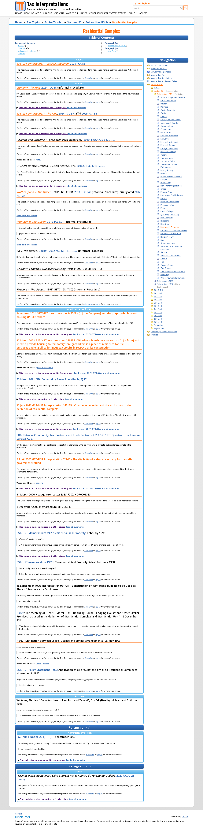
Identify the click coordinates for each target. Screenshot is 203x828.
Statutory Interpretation (161, 71)
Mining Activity (166, 170)
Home (18, 13)
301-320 (158, 319)
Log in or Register (141, 3)
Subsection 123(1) (97, 22)
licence (46, 663)
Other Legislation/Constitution (164, 331)
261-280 (158, 312)
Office (163, 188)
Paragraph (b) (111, 48)
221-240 (158, 306)
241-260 (158, 309)
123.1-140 (158, 290)
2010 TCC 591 (55, 221)
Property (164, 208)
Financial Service (167, 145)
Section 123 (74, 22)
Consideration (166, 126)
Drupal (185, 816)
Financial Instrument (169, 142)
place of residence (44, 367)
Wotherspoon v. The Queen (33, 192)
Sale (162, 240)
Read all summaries (76, 107)
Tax (162, 261)
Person (163, 198)
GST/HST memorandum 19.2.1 (35, 562)
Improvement (166, 158)
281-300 (158, 315)
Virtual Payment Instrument (172, 277)
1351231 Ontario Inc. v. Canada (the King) (42, 63)
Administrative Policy (27, 51)
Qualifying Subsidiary (169, 214)
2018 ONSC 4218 (87, 166)
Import (163, 154)
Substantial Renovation (170, 255)
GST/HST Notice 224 (31, 737)
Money (163, 173)
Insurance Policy (167, 161)
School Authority (167, 243)
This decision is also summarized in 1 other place (43, 107)
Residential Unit (167, 236)
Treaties (154, 334)
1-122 (156, 87)
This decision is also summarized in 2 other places (43, 133)
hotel (38, 159)
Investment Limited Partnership (168, 165)
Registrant (164, 224)
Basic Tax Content (168, 100)
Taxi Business (166, 268)
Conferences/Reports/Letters (107, 13)
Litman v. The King (28, 87)
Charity (163, 116)
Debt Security (166, 132)
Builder (163, 103)
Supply (163, 258)
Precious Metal (167, 205)
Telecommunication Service (172, 271)
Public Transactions (159, 65)
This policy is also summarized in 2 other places (42, 556)
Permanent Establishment (171, 195)
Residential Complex (125, 22)
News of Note (32, 13)
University (164, 274)
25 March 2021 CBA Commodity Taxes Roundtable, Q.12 (51, 379)
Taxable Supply (167, 265)
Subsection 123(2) (165, 281)
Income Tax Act (157, 75)
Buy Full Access (138, 13)
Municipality (165, 182)
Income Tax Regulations (161, 78)
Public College (167, 211)
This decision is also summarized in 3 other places (43, 186)
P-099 (19, 613)
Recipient (164, 220)
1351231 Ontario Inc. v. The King (36, 113)
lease (38, 663)
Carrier (163, 113)
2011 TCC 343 (82, 192)
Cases (20, 45)
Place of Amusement (169, 201)
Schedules (158, 325)
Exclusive (164, 138)
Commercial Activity (169, 123)
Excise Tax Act (54, 22)
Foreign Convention (169, 148)
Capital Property (167, 110)
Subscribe (88, 78)
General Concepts (159, 68)
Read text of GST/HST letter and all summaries (96, 334)
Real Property (166, 217)
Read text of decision (26, 215)
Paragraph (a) (111, 43)
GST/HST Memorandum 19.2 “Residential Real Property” (51, 533)
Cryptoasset (165, 129)
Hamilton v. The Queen (30, 221)
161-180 (158, 296)
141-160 (158, 293)
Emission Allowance (169, 135)
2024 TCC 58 (49, 87)
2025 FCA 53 (77, 63)
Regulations (159, 328)
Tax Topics (33, 22)
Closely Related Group (170, 119)
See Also (22, 48)
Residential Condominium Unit (173, 230)
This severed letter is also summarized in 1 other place (46, 334)
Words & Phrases (76, 13)
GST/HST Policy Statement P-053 (37, 670)
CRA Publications (53, 13)
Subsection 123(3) (165, 284)
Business (164, 106)
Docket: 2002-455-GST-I (53, 251)
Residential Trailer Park (170, 233)
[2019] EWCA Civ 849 (95, 139)
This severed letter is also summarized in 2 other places (46, 373)
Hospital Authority (168, 151)
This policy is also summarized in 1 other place (41, 399)
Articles (21, 53)
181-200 (158, 299)
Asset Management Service (172, 97)
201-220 (158, 302)
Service (163, 252)
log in (98, 78)
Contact (18, 813)
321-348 (158, 322)
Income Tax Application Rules (164, 81)
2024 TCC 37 (66, 113)
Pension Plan (166, 192)
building (39, 483)
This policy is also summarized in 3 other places (42, 527)
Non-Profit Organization (171, 185)
